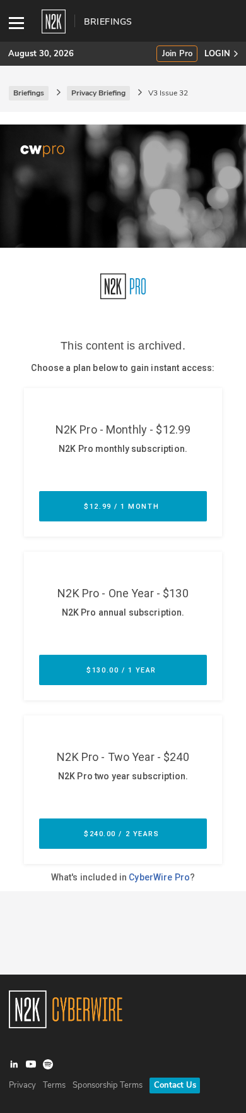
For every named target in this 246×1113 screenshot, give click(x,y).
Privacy (22, 1085)
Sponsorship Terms (108, 1085)
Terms (54, 1085)
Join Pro (177, 54)
